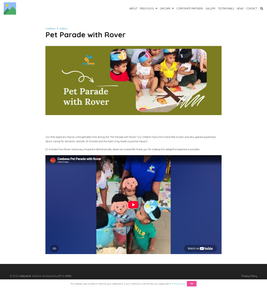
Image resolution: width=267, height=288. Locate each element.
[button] (262, 8)
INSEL (69, 276)
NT (59, 276)
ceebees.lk (25, 276)
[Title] (10, 8)
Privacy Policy (249, 276)
